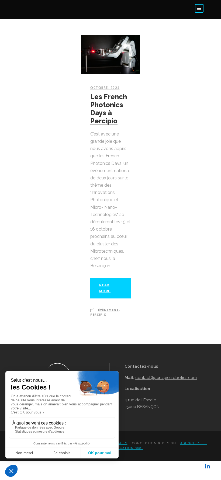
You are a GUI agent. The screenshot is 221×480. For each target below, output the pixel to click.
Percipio (98, 314)
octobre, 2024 (105, 87)
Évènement (108, 310)
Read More (104, 288)
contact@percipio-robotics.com (166, 377)
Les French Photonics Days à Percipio (108, 109)
